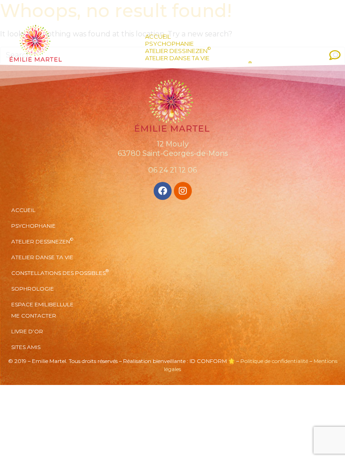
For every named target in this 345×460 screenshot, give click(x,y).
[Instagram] (183, 191)
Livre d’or (27, 331)
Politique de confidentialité (274, 361)
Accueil (158, 36)
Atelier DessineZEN (178, 50)
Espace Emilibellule (42, 304)
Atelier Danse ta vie (177, 58)
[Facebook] (163, 191)
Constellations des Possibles (60, 272)
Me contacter (33, 315)
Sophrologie (32, 288)
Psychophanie (169, 43)
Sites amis (25, 347)
